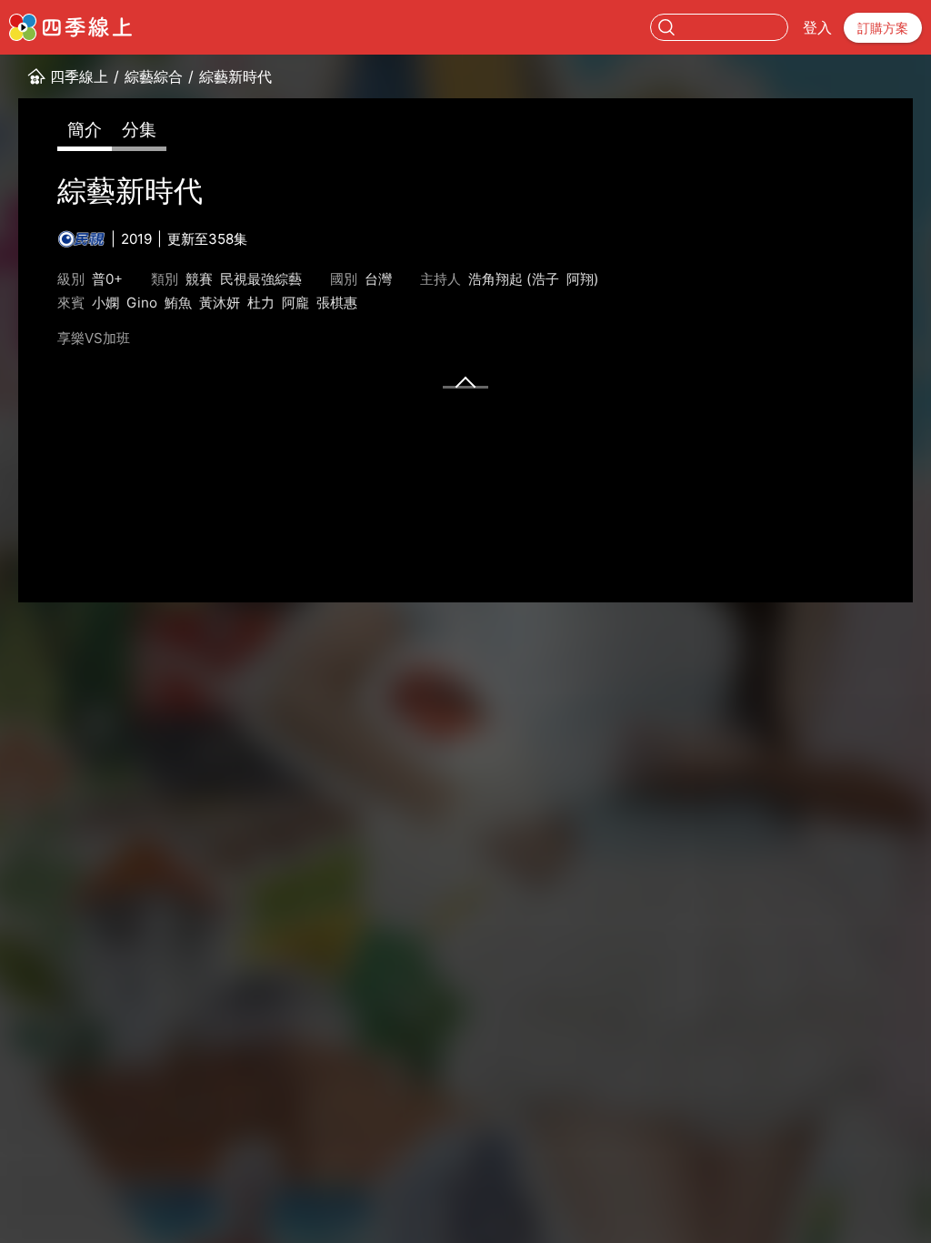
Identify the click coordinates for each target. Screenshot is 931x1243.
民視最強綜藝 (261, 279)
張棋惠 (336, 302)
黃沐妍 (219, 302)
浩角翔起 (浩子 (513, 279)
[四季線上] (70, 27)
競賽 (199, 279)
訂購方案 (882, 27)
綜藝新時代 (235, 76)
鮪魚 (178, 302)
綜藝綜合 (154, 76)
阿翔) (582, 279)
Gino (141, 302)
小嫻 (105, 302)
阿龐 (295, 302)
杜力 (261, 302)
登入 (817, 27)
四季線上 (79, 76)
